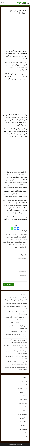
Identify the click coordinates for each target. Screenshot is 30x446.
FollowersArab (23, 403)
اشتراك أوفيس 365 (22, 414)
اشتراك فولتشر (23, 421)
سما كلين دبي (23, 418)
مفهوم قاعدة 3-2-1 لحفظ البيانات (18, 331)
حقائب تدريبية (23, 433)
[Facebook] (18, 228)
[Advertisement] (15, 97)
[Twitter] (15, 228)
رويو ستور (24, 381)
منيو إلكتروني (23, 410)
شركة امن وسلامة (22, 388)
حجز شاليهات (23, 436)
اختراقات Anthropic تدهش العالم (18, 322)
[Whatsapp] (12, 228)
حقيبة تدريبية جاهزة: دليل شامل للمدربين (16, 303)
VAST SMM (24, 395)
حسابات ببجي (23, 392)
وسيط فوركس (23, 425)
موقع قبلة (24, 407)
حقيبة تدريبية (24, 384)
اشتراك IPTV (23, 429)
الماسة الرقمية (23, 399)
